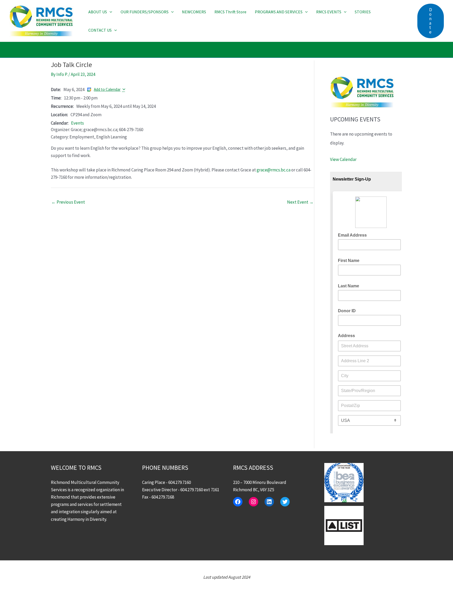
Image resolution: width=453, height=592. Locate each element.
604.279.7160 (179, 482)
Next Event (300, 202)
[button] (109, 12)
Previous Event (68, 202)
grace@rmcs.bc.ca (273, 170)
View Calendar (343, 159)
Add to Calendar (107, 89)
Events (77, 123)
